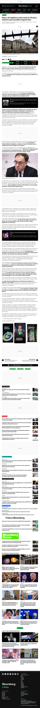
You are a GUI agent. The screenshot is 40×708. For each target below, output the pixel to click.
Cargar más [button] (20, 628)
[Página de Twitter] (5, 674)
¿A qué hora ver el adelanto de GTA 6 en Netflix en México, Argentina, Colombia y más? (10, 661)
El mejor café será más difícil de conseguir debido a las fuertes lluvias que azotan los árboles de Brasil (16, 549)
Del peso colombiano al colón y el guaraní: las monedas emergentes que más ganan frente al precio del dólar (14, 475)
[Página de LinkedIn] (13, 674)
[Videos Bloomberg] (20, 518)
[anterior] (3, 360)
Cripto (3, 696)
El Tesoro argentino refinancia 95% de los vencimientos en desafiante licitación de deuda (29, 568)
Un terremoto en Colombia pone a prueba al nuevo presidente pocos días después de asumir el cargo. (16, 525)
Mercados (3, 693)
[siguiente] (37, 360)
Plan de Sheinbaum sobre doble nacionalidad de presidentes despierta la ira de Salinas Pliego (16, 431)
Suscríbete (22, 692)
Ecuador (22, 682)
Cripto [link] (29, 9)
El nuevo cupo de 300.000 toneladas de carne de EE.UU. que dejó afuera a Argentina (28, 586)
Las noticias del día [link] (6, 9)
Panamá (22, 683)
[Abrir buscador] (5, 6)
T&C (21, 696)
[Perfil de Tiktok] (15, 674)
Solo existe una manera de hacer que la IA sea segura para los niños (16, 511)
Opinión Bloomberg (6, 505)
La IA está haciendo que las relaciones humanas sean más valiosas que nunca (18, 514)
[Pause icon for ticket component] (2, 12)
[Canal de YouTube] (8, 674)
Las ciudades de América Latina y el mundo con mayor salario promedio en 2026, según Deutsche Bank (16, 399)
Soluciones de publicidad (24, 703)
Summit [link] (24, 9)
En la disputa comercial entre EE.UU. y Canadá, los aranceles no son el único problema (19, 508)
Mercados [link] (19, 9)
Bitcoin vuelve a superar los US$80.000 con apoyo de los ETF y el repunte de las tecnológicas (10, 568)
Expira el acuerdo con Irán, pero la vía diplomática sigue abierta (16, 521)
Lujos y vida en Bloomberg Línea (11, 631)
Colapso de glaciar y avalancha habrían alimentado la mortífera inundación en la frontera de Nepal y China (16, 542)
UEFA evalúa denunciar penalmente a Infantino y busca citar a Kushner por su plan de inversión (28, 623)
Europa (4, 15)
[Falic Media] (36, 7)
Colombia (22, 678)
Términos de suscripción (24, 694)
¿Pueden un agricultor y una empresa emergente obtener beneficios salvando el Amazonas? (15, 545)
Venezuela (22, 679)
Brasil (22, 675)
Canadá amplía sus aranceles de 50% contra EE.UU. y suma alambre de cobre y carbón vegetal (10, 586)
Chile (21, 680)
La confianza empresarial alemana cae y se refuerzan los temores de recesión (10, 361)
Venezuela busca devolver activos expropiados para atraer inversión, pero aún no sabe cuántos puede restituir (28, 604)
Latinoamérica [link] (35, 9)
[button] (37, 26)
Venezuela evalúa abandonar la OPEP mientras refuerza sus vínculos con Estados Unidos (29, 361)
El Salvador (22, 685)
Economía (3, 692)
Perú (21, 681)
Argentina (22, 677)
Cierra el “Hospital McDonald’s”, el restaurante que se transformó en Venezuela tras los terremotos (10, 604)
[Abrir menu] (3, 6)
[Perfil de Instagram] (10, 674)
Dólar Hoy (3, 694)
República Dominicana (24, 686)
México (22, 676)
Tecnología (22, 695)
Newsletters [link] (13, 9)
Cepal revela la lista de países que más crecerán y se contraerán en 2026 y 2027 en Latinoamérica (16, 394)
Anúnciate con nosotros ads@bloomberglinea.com (28, 701)
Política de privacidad (24, 693)
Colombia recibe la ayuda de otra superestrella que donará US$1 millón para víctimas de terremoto (16, 423)
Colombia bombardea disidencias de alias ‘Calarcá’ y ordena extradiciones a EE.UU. (11, 623)
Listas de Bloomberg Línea (6, 698)
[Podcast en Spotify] (18, 674)
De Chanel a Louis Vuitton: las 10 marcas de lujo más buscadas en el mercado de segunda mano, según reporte (28, 662)
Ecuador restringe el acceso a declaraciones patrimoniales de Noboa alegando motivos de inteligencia (16, 427)
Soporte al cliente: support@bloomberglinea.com (28, 702)
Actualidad (3, 695)
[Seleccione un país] (14, 6)
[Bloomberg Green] (20, 536)
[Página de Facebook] (3, 674)
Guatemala (22, 687)
